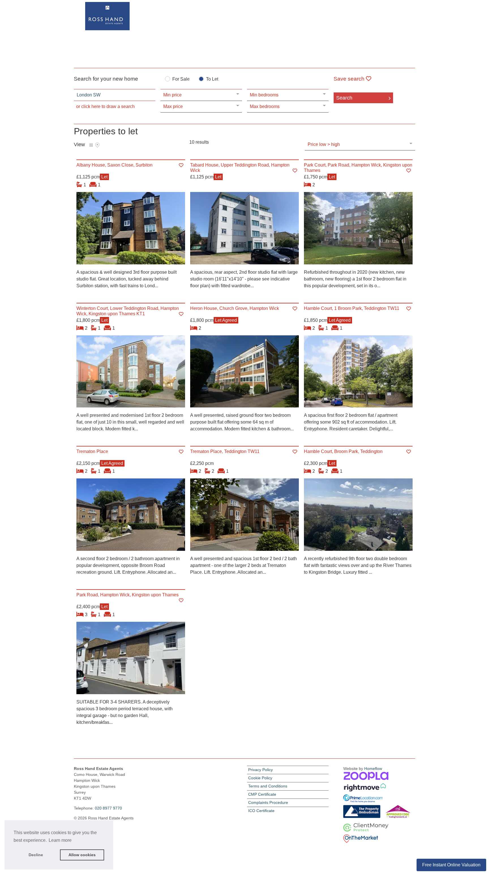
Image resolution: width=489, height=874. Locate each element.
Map (97, 145)
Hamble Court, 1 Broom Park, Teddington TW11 (351, 308)
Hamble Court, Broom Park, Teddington (343, 451)
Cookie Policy (260, 778)
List (91, 145)
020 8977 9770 (108, 808)
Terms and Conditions (267, 786)
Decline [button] (36, 855)
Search (344, 98)
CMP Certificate (262, 794)
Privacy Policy (260, 769)
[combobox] (114, 95)
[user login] (393, 14)
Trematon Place (92, 451)
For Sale (181, 79)
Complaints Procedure (268, 802)
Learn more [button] (60, 840)
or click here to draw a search (105, 106)
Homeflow (373, 768)
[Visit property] (130, 230)
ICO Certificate (261, 810)
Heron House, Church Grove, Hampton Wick (234, 308)
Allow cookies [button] (82, 855)
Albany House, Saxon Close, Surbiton (114, 165)
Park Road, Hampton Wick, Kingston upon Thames (127, 594)
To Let (212, 79)
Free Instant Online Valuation (451, 864)
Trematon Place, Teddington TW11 (224, 451)
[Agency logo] (244, 33)
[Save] (181, 165)
